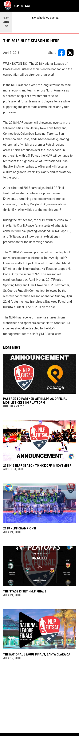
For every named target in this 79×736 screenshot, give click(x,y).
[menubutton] (72, 5)
